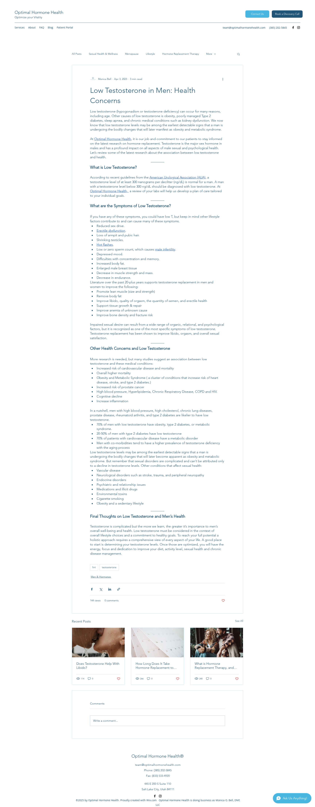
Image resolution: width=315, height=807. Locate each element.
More (209, 53)
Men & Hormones (101, 576)
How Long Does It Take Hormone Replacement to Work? (155, 666)
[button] (19, 27)
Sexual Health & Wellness (103, 53)
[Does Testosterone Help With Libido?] (98, 642)
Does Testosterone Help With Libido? (97, 666)
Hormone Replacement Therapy (180, 53)
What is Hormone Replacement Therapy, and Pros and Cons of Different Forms (214, 666)
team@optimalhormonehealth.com (244, 27)
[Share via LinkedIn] (109, 589)
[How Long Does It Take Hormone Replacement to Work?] (157, 642)
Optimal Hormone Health (39, 12)
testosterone (109, 567)
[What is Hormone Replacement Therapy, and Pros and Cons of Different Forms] (216, 642)
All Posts (76, 53)
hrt (94, 567)
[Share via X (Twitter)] (100, 589)
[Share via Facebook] (92, 589)
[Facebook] (293, 27)
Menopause (132, 53)
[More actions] (223, 79)
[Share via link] (118, 589)
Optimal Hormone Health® (157, 756)
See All (239, 620)
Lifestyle (150, 53)
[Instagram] (298, 27)
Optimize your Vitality (28, 17)
